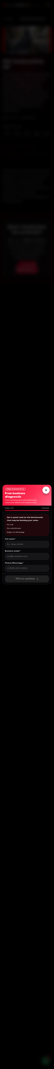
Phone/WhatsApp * (14, 563)
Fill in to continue (25, 578)
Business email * (13, 551)
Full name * (10, 539)
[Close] (46, 490)
